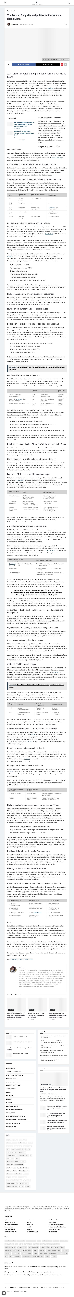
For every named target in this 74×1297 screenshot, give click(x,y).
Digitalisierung (27, 1146)
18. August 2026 (51, 1093)
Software (9, 1173)
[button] (4, 1293)
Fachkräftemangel (12, 1155)
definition (9, 1146)
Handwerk (9, 1095)
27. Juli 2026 (17, 128)
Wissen (33, 734)
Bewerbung (12, 564)
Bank (19, 1143)
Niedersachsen (11, 1167)
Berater (29, 741)
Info (27, 1155)
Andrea (15, 24)
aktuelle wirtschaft (12, 1139)
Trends (14, 1177)
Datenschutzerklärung (24, 1287)
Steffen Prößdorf (47, 59)
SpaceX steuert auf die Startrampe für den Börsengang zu (54, 1055)
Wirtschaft (19, 399)
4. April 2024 (23, 24)
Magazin (13, 11)
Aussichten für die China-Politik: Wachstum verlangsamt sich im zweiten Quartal (24, 133)
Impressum (13, 1287)
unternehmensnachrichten (14, 1180)
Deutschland (50, 550)
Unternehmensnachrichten (15, 1116)
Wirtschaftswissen (13, 1123)
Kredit (17, 1158)
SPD (31, 959)
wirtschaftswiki (24, 1183)
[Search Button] (68, 2)
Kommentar (10, 1158)
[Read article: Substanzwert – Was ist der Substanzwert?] (9, 1043)
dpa (8, 1149)
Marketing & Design (12, 1106)
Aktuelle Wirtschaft (13, 1071)
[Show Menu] (5, 2)
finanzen (21, 1155)
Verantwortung (57, 158)
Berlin (25, 1143)
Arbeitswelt (23, 1139)
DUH (12, 1149)
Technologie (10, 1113)
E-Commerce (19, 1149)
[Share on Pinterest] (62, 64)
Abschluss (52, 207)
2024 (11, 771)
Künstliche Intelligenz (13, 1161)
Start (8, 11)
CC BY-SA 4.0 (54, 59)
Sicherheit (26, 1170)
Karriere (50, 88)
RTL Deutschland (11, 1170)
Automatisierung (11, 1143)
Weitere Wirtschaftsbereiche (16, 1120)
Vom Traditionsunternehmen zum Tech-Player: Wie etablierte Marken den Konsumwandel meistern (24, 124)
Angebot (56, 672)
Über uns (43, 1287)
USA (24, 1180)
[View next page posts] (23, 140)
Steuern (26, 1173)
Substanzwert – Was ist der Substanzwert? (23, 1042)
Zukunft (27, 1186)
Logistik (9, 1099)
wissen (21, 1186)
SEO (20, 1170)
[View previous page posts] (20, 140)
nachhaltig (20, 480)
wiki (29, 1180)
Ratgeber (25, 1167)
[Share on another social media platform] (65, 64)
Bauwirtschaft (11, 1078)
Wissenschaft (11, 1126)
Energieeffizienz (11, 1152)
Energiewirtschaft (12, 1082)
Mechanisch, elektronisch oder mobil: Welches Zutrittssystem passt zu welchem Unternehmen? (58, 1015)
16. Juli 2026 (52, 1019)
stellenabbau (17, 1173)
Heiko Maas (14, 959)
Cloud (30, 1143)
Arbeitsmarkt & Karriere (14, 1075)
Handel (8, 1092)
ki (29, 1247)
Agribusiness (10, 1068)
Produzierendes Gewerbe (14, 1109)
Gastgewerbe (10, 1089)
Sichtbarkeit (49, 234)
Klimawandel (37, 912)
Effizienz (27, 1149)
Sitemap (35, 1287)
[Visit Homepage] (37, 2)
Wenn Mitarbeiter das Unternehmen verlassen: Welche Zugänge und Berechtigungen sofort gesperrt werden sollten (53, 1089)
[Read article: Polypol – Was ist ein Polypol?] (9, 1037)
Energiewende (21, 1152)
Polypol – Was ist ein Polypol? (20, 1036)
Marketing (10, 1164)
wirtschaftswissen (12, 1186)
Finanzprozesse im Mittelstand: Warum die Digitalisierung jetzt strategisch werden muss (57, 1108)
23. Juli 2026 (17, 137)
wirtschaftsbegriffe (12, 1183)
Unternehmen (22, 1177)
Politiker (26, 959)
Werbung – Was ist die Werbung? (20, 1053)
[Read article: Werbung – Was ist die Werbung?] (9, 1055)
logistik (23, 1161)
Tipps (8, 1177)
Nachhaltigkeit (19, 1164)
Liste (62, 1287)
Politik (9, 256)
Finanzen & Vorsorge (13, 1085)
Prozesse (27, 759)
